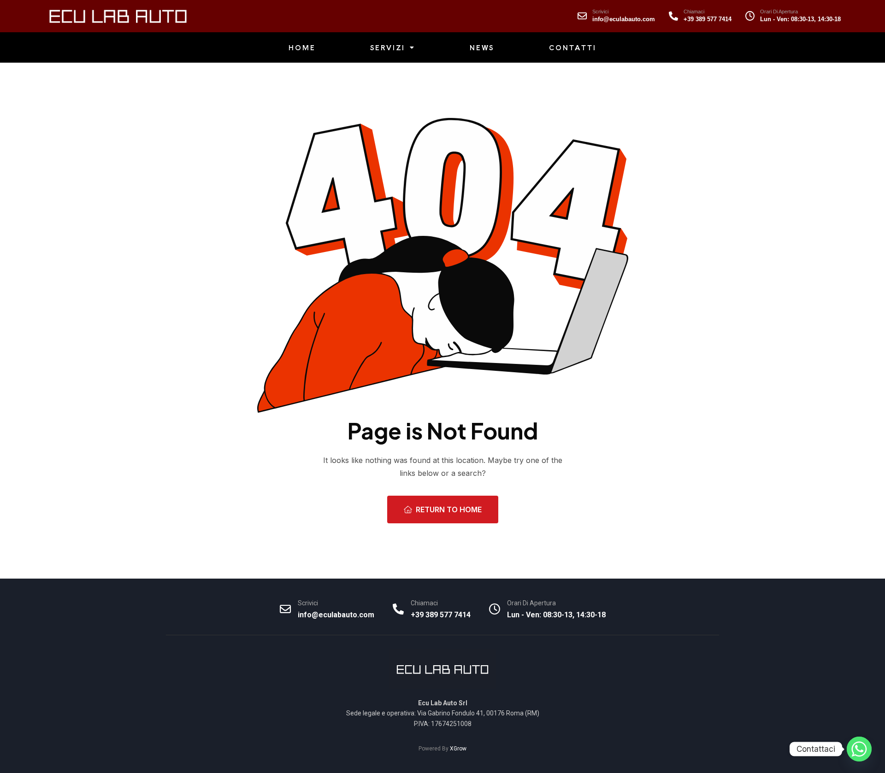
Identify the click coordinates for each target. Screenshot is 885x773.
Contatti (572, 47)
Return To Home (449, 509)
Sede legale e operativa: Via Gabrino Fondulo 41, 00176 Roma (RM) (442, 713)
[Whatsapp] (859, 749)
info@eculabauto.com (623, 19)
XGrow (458, 748)
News (482, 47)
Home (302, 47)
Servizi (388, 47)
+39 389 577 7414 (708, 19)
